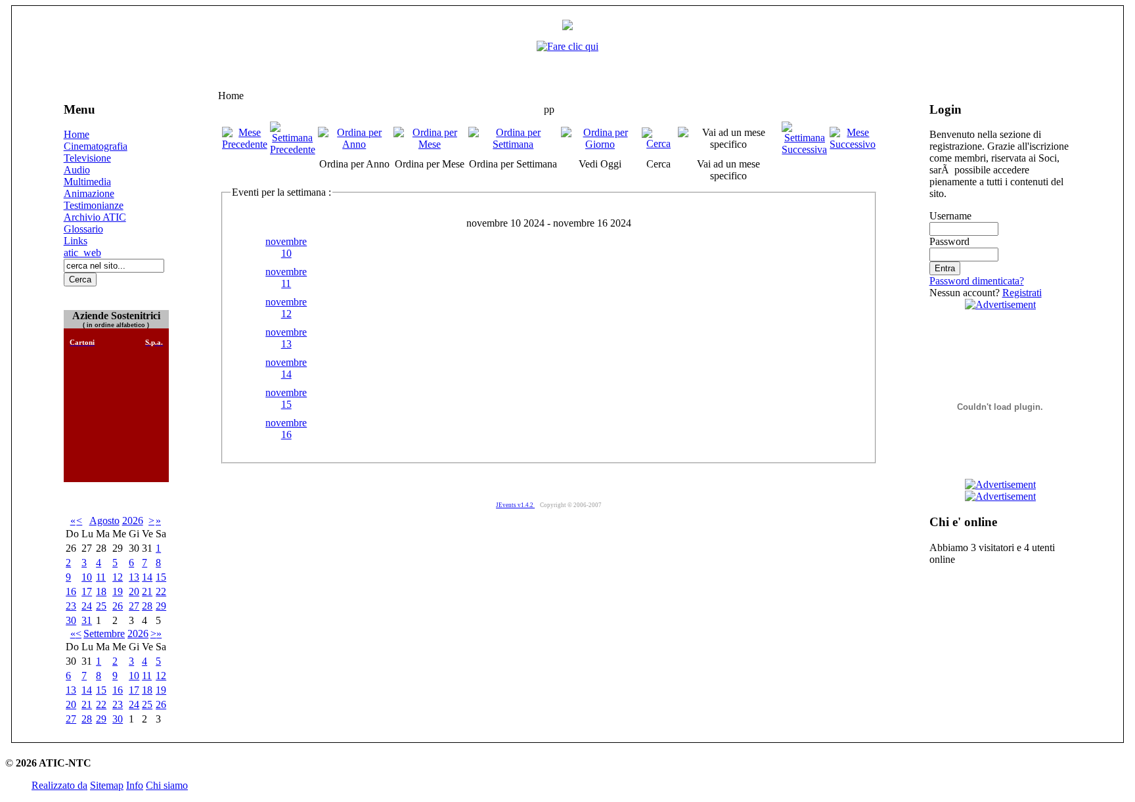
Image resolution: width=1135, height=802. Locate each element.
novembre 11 (286, 277)
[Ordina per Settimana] (513, 144)
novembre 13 (286, 337)
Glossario (83, 228)
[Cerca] (658, 143)
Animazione (89, 193)
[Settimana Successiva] (804, 149)
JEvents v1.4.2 (515, 505)
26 (117, 606)
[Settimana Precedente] (292, 149)
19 (117, 591)
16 (71, 591)
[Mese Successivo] (853, 144)
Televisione (87, 158)
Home (76, 134)
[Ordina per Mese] (429, 144)
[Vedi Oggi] (600, 144)
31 (86, 620)
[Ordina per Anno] (354, 144)
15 (161, 577)
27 (134, 606)
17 (86, 591)
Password (949, 241)
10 (86, 577)
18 (101, 591)
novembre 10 (286, 247)
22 (161, 591)
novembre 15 (286, 398)
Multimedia (87, 181)
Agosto (104, 520)
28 (147, 606)
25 (101, 606)
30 (71, 620)
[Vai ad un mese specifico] (729, 144)
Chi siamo (167, 785)
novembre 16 (286, 428)
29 (161, 606)
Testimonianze (93, 205)
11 (101, 577)
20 (134, 591)
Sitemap (106, 785)
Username (950, 215)
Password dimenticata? (976, 280)
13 (134, 577)
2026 (132, 520)
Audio (77, 169)
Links (75, 240)
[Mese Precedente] (244, 144)
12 (117, 577)
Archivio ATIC (95, 217)
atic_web (82, 252)
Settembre (104, 633)
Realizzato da (59, 785)
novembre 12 (286, 307)
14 (147, 577)
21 (147, 591)
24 (86, 606)
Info (134, 785)
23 (71, 606)
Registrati (1022, 292)
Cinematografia (95, 146)
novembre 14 (286, 368)
